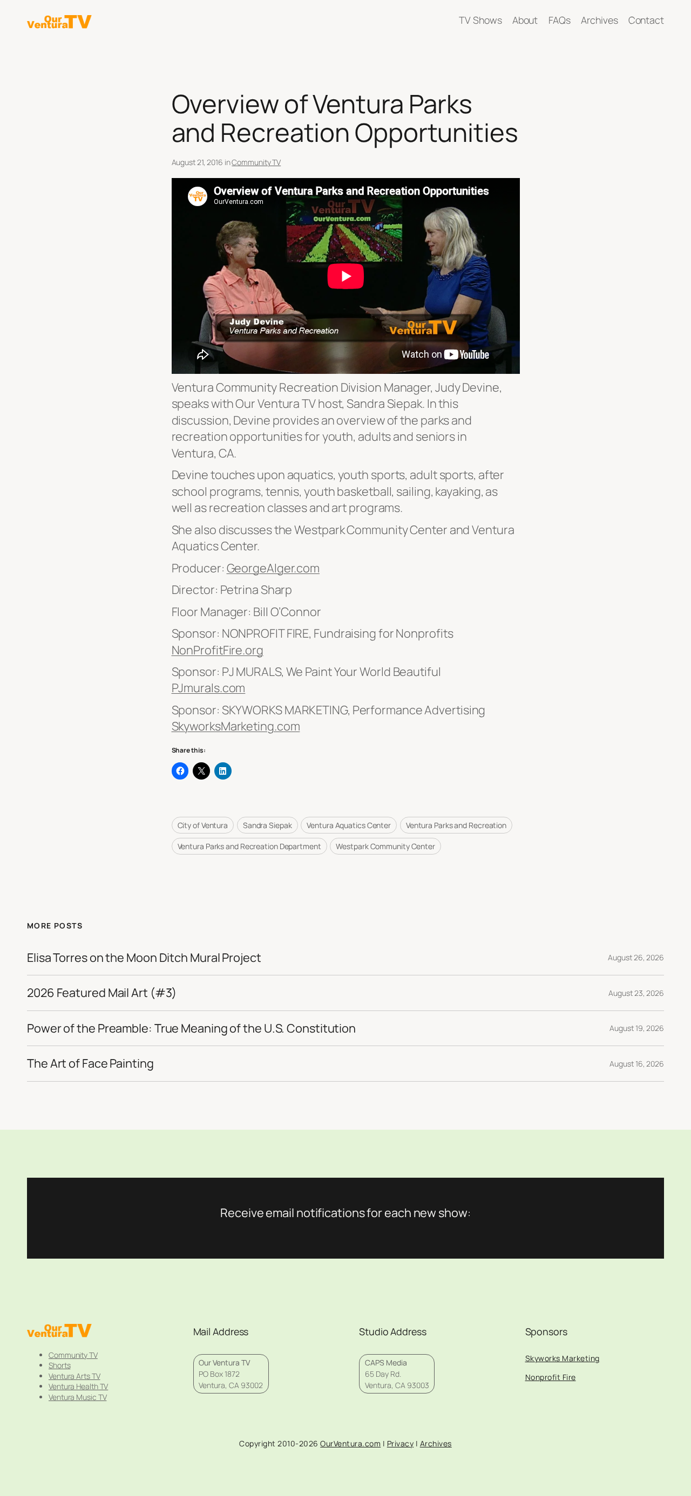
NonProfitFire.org (217, 650)
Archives (436, 1443)
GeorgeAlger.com (273, 568)
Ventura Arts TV (74, 1376)
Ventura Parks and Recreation (456, 825)
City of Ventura (203, 825)
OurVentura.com (350, 1443)
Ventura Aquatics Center (349, 825)
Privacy (400, 1443)
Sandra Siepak (267, 825)
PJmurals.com (209, 688)
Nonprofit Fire (550, 1377)
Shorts (59, 1365)
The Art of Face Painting (90, 1063)
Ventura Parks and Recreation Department (249, 846)
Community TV (256, 162)
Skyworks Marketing (562, 1358)
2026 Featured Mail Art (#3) (102, 992)
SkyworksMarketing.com (236, 726)
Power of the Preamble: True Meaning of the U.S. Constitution (191, 1028)
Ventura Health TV (78, 1386)
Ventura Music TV (77, 1397)
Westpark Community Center (385, 846)
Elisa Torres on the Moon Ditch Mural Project (144, 957)
